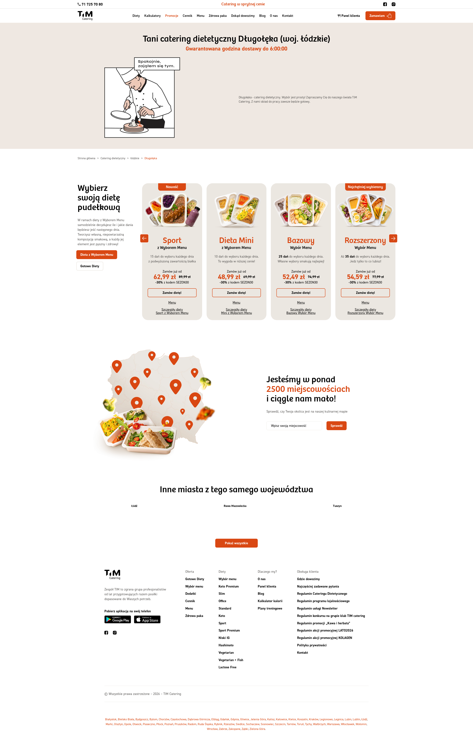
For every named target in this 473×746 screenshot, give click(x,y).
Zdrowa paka (218, 15)
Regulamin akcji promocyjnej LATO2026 (325, 630)
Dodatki (190, 593)
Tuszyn (337, 506)
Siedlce (240, 724)
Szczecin (280, 724)
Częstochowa (178, 719)
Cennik (187, 15)
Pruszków (180, 724)
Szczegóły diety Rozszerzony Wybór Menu (365, 311)
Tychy (308, 724)
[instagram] (393, 4)
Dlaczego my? (267, 571)
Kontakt (287, 15)
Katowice (281, 719)
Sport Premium (229, 630)
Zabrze (223, 729)
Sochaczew (252, 724)
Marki (109, 724)
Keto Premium (229, 586)
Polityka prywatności (312, 645)
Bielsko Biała (126, 719)
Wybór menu (194, 586)
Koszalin (302, 719)
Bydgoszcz (141, 719)
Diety (136, 15)
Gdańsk (224, 719)
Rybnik (218, 724)
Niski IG (224, 638)
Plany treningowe (270, 608)
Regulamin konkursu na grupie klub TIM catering (331, 615)
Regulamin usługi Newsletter (317, 608)
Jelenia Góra (258, 719)
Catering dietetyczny (113, 158)
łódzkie (135, 158)
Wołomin (361, 724)
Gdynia (235, 719)
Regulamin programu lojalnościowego (323, 601)
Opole (127, 724)
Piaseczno (149, 724)
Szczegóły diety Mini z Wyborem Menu (236, 311)
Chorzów (164, 719)
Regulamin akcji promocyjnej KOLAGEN (324, 638)
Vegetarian (226, 652)
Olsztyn (118, 724)
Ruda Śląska (205, 724)
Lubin (348, 719)
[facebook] (385, 4)
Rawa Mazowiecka (235, 506)
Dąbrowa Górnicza (199, 719)
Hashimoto (226, 645)
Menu (200, 15)
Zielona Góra (257, 729)
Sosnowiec (267, 724)
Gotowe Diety (194, 579)
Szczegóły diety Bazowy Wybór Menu (300, 311)
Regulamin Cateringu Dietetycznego (322, 593)
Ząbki (245, 729)
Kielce (292, 719)
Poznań (168, 724)
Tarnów (291, 724)
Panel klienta (267, 586)
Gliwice (244, 719)
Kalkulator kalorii (270, 601)
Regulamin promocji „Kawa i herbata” (323, 623)
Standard (225, 608)
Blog (262, 15)
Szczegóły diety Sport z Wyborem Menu (172, 311)
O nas (274, 15)
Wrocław (212, 729)
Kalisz (271, 719)
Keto (222, 615)
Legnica (338, 719)
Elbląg (215, 719)
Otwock (137, 724)
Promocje (171, 15)
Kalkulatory (152, 15)
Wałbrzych (319, 724)
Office (222, 601)
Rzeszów (229, 724)
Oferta (189, 571)
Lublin (356, 719)
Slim (222, 593)
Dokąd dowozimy (243, 15)
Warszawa (333, 724)
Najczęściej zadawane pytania (318, 586)
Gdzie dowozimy (308, 579)
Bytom (153, 719)
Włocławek (347, 724)
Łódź (134, 506)
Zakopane (234, 729)
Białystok (111, 719)
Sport (222, 623)
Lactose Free (227, 667)
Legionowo (326, 719)
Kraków (313, 719)
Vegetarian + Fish (231, 660)
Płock (159, 724)
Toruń (300, 724)
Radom (192, 724)
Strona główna (87, 158)
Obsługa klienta (308, 571)
